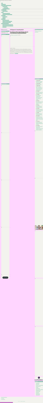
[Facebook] (1, 402)
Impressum (2, 398)
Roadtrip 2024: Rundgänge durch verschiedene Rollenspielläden (19, 32)
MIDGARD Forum (38, 390)
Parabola (22, 401)
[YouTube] (5, 402)
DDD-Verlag (37, 384)
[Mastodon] (8, 402)
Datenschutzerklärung (4, 397)
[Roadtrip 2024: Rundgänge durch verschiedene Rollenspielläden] (24, 46)
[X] (3, 402)
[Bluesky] (11, 402)
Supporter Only (5, 277)
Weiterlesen (16, 53)
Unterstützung (3, 399)
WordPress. (24, 401)
